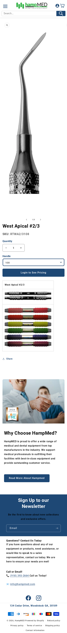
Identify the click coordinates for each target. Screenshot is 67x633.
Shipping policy (52, 625)
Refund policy (53, 621)
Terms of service (34, 625)
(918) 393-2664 (19, 575)
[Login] (57, 6)
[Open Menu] (5, 6)
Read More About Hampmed (27, 478)
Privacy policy (17, 625)
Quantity (7, 241)
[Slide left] (26, 219)
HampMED (20, 621)
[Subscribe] (57, 528)
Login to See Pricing (33, 272)
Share (9, 358)
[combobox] (29, 13)
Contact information (35, 630)
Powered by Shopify (34, 621)
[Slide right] (40, 219)
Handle (6, 256)
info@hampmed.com (22, 584)
